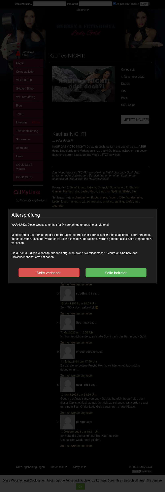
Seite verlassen (49, 272)
